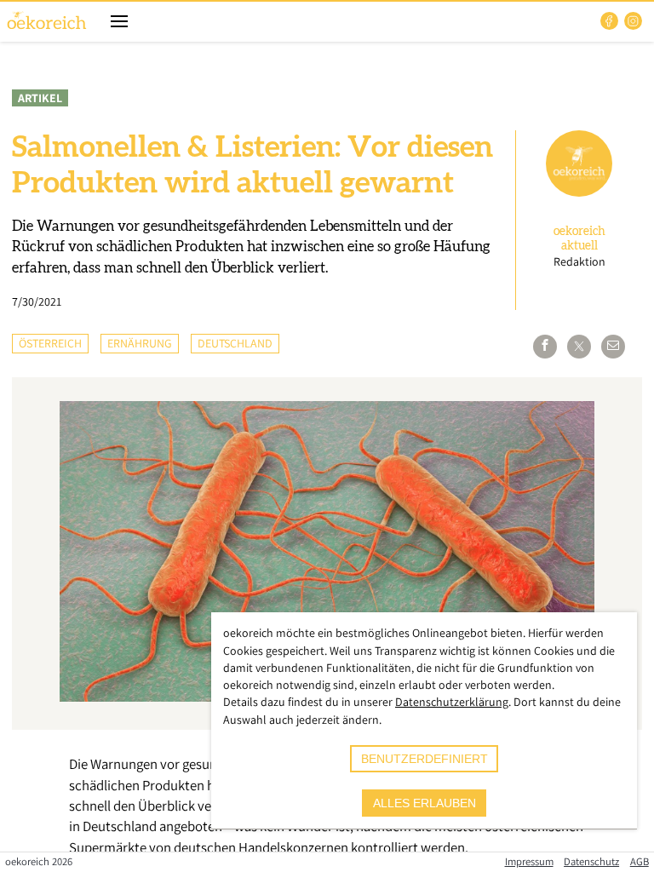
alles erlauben (424, 803)
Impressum (529, 861)
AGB (639, 861)
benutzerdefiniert (424, 759)
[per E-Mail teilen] (613, 347)
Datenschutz (591, 861)
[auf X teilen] (579, 347)
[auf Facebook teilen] (545, 347)
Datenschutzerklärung (451, 701)
